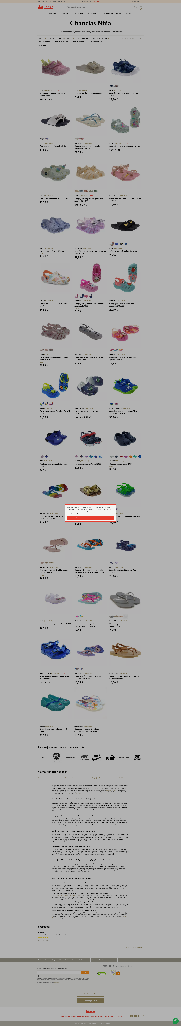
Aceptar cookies (74, 518)
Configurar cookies (74, 514)
